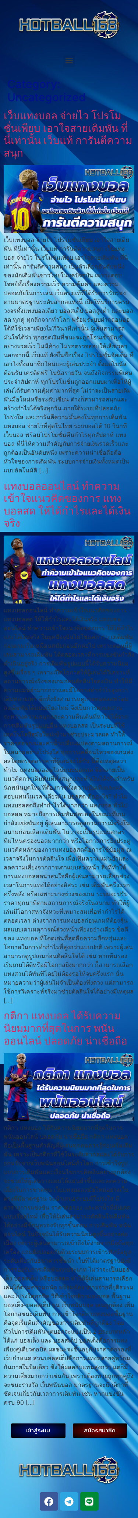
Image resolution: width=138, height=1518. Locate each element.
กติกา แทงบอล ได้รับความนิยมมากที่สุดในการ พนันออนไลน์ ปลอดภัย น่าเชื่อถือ (65, 1028)
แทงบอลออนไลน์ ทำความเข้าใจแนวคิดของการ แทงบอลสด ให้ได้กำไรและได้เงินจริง (67, 505)
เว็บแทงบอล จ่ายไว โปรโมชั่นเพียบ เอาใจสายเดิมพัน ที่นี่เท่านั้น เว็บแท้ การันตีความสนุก (68, 134)
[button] (69, 61)
